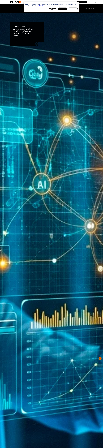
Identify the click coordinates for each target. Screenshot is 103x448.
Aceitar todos (62, 8)
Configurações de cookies (52, 9)
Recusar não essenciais (72, 8)
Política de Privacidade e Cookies (45, 5)
